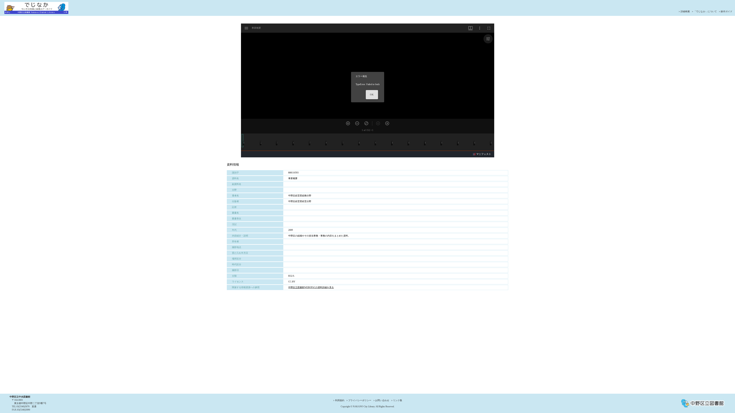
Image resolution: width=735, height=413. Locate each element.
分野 (234, 190)
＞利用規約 (338, 400)
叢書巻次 (236, 218)
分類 (234, 276)
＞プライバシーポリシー (358, 400)
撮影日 (235, 270)
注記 (234, 224)
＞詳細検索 (684, 11)
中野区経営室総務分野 (299, 195)
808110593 (293, 172)
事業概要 (292, 178)
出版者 (235, 201)
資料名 (235, 178)
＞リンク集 (396, 400)
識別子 (235, 172)
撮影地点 (236, 247)
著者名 (235, 195)
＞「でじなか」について (704, 11)
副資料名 (236, 184)
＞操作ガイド (725, 11)
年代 (234, 230)
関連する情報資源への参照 (246, 287)
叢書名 (235, 212)
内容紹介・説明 (240, 235)
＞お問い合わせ (381, 400)
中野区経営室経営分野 (299, 201)
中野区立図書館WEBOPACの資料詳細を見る (311, 287)
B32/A (291, 276)
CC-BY (291, 281)
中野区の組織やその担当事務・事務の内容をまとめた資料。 (319, 235)
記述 (234, 207)
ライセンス (237, 281)
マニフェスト (483, 154)
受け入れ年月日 (240, 253)
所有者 (235, 241)
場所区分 (236, 258)
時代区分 (236, 264)
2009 (290, 230)
